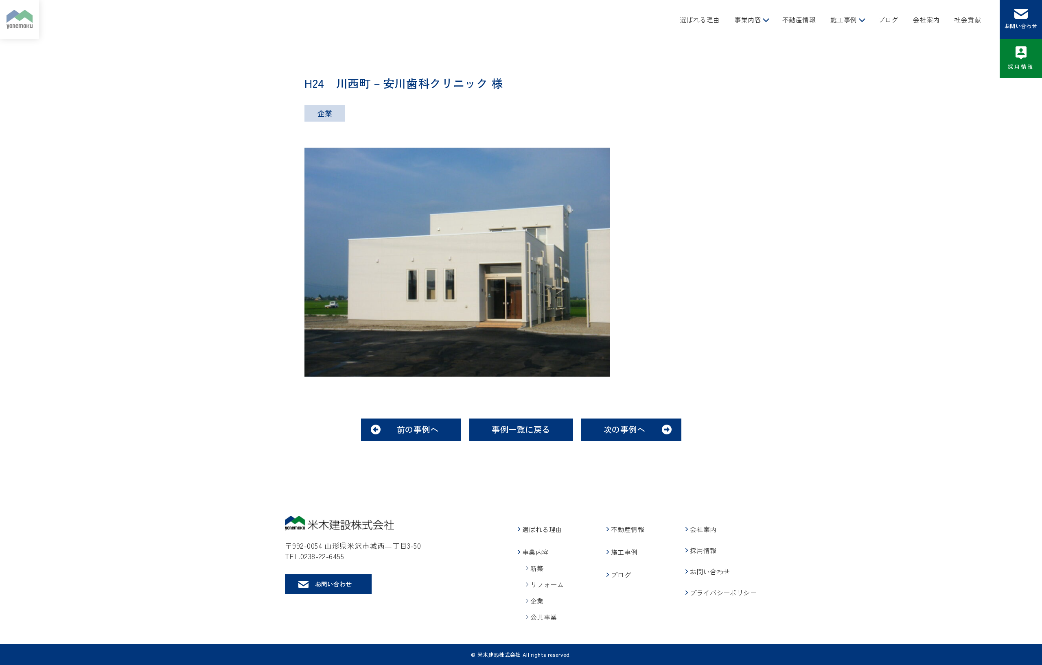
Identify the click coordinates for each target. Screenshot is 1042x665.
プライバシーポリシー (723, 592)
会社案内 (926, 19)
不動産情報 (799, 19)
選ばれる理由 (700, 19)
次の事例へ (625, 429)
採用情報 (1021, 66)
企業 (537, 601)
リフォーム (547, 584)
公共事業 (543, 617)
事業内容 (747, 19)
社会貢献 (967, 19)
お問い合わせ (1021, 26)
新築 (537, 568)
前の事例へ (418, 429)
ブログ (888, 19)
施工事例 (843, 19)
